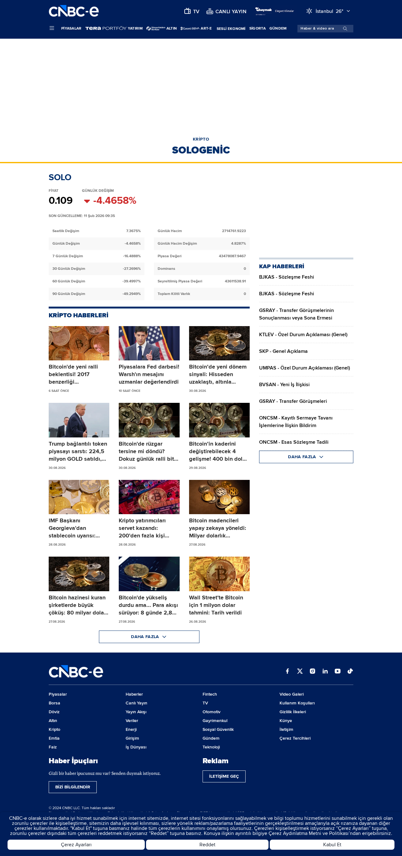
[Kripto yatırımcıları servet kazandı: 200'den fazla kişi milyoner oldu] (149, 497)
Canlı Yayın (136, 703)
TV (205, 703)
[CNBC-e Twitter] (300, 671)
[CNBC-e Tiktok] (350, 671)
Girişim (132, 738)
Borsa (54, 703)
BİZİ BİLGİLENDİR (72, 787)
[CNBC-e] (74, 11)
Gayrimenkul (215, 720)
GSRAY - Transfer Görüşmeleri (293, 401)
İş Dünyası (136, 747)
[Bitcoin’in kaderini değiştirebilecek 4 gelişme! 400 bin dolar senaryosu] (219, 420)
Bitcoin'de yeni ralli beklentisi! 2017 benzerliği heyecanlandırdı (73, 374)
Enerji (131, 729)
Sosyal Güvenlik (218, 729)
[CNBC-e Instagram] (312, 671)
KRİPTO (201, 139)
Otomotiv (211, 711)
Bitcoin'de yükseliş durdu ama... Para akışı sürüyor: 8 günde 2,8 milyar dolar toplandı (148, 605)
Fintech (210, 694)
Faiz (53, 747)
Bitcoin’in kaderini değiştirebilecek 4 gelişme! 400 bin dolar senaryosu (218, 451)
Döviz (54, 711)
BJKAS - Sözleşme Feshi (286, 277)
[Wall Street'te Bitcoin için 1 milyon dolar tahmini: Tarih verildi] (219, 574)
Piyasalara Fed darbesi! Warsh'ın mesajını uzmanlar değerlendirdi (149, 374)
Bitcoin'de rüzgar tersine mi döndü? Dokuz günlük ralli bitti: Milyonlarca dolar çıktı (149, 451)
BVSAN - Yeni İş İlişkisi (284, 384)
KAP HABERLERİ (281, 266)
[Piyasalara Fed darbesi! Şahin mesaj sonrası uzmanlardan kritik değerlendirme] (149, 343)
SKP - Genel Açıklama (283, 351)
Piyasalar (71, 28)
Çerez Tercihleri (295, 738)
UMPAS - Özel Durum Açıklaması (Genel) (304, 368)
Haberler (134, 694)
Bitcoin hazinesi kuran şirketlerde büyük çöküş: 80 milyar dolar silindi (77, 605)
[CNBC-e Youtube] (337, 671)
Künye (286, 720)
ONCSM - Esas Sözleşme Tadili (294, 442)
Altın (53, 720)
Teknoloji (211, 747)
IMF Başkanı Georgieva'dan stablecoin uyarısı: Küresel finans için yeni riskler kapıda (78, 528)
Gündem (278, 28)
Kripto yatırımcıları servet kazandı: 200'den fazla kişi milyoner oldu (142, 528)
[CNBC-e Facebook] (287, 671)
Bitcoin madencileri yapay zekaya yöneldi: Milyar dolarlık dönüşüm (217, 528)
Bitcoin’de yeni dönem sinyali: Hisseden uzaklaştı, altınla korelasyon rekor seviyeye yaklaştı (218, 374)
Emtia (54, 738)
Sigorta (257, 28)
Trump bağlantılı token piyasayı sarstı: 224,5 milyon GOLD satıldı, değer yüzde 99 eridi (78, 451)
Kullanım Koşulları (297, 703)
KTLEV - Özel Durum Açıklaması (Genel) (303, 334)
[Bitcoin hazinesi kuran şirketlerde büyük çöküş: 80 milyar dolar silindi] (79, 574)
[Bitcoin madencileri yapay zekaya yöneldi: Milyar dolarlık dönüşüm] (219, 497)
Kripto (54, 729)
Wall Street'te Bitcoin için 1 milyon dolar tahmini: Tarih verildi (216, 605)
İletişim (286, 729)
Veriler (132, 720)
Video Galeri (292, 694)
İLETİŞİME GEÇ (224, 776)
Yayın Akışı (136, 711)
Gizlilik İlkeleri (293, 711)
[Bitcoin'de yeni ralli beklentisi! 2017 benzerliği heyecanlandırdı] (79, 343)
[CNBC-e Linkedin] (325, 671)
